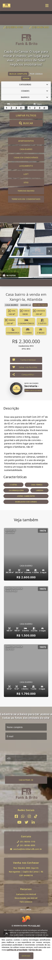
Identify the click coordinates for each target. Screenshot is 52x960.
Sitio (26, 182)
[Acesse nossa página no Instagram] (29, 816)
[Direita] (49, 251)
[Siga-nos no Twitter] (26, 822)
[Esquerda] (3, 251)
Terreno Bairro (26, 190)
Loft (26, 174)
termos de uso (35, 949)
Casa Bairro (26, 149)
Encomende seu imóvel (26, 898)
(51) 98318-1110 (14, 27)
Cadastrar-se (26, 780)
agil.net (36, 926)
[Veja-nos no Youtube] (19, 822)
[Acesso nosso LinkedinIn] (33, 822)
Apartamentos (26, 141)
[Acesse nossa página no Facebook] (16, 816)
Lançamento (26, 166)
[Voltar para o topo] (6, 933)
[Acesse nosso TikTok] (35, 816)
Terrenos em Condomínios (26, 199)
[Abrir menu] (47, 5)
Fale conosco (26, 901)
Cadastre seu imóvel (26, 894)
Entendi (26, 955)
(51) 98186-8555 (40, 27)
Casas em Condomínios (26, 157)
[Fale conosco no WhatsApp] (22, 816)
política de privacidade (17, 949)
